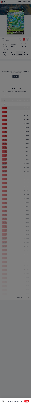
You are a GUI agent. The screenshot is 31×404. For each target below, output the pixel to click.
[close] (3, 401)
